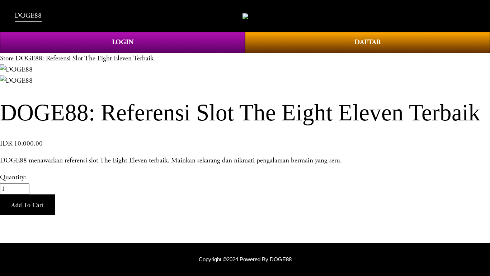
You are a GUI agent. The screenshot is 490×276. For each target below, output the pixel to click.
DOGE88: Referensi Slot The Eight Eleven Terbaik (84, 58)
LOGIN (122, 42)
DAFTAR (367, 42)
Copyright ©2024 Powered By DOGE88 (245, 259)
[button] (27, 204)
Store (7, 58)
